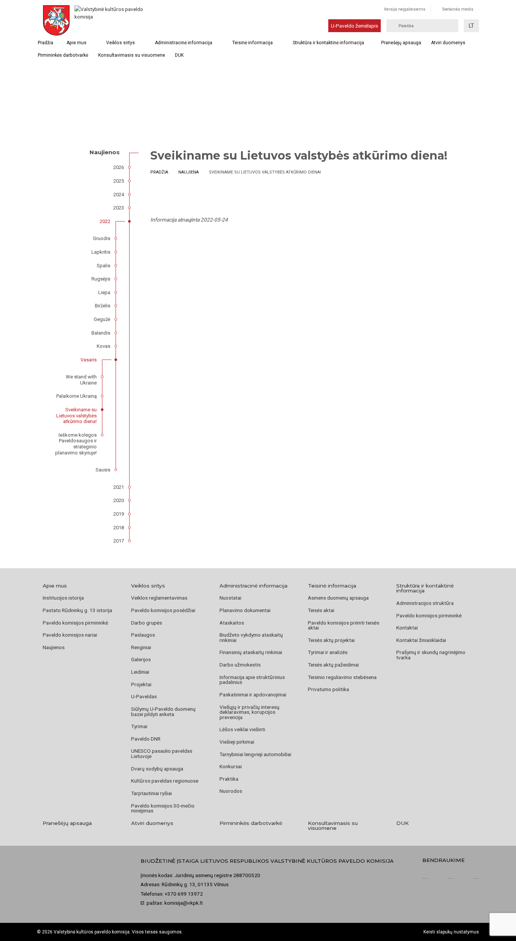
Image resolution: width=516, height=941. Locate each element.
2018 (118, 527)
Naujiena (188, 172)
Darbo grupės (146, 623)
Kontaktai (407, 628)
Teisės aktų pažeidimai (333, 665)
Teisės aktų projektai (331, 640)
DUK (179, 55)
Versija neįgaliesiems (404, 9)
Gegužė (102, 319)
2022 (105, 221)
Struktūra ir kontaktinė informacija (328, 42)
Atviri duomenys (448, 42)
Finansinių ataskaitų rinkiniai (250, 652)
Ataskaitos (231, 623)
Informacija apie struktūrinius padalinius (252, 679)
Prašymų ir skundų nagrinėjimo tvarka (430, 654)
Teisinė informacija (252, 42)
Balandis (100, 333)
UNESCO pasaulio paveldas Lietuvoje (161, 753)
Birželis (102, 305)
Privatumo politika (328, 689)
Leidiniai (140, 672)
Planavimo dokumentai (244, 610)
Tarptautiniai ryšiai (151, 793)
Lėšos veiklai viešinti (242, 729)
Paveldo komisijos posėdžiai (163, 610)
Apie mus (76, 42)
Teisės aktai (321, 610)
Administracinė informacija (183, 42)
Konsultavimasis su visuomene (131, 55)
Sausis (103, 470)
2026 (118, 167)
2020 (118, 500)
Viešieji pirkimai (236, 742)
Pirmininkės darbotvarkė (63, 55)
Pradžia (45, 42)
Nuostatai (230, 598)
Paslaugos (143, 635)
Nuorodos (230, 791)
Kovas (103, 346)
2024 (118, 194)
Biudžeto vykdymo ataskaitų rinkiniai (251, 637)
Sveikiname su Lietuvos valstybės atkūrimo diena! (76, 415)
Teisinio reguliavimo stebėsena (342, 677)
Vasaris (88, 360)
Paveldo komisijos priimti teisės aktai (343, 625)
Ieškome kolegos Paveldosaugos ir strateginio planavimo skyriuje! (76, 444)
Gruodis (101, 238)
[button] (471, 25)
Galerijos (141, 659)
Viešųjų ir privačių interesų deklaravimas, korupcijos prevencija (249, 712)
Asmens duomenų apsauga (338, 598)
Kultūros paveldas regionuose (164, 781)
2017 (118, 541)
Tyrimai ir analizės (328, 652)
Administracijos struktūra (425, 603)
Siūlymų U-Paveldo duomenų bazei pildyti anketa (163, 711)
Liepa (104, 292)
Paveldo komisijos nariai (70, 635)
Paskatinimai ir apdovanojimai (252, 694)
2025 (118, 181)
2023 (118, 208)
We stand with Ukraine (81, 380)
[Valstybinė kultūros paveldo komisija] (109, 20)
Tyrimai (139, 726)
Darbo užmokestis (240, 665)
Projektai (141, 684)
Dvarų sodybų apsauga (157, 769)
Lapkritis (100, 252)
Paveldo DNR (146, 739)
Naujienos (54, 647)
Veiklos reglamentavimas (159, 598)
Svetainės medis (457, 9)
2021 (118, 487)
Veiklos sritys (120, 42)
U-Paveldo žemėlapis (354, 26)
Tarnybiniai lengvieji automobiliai (255, 754)
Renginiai (141, 647)
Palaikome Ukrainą (76, 396)
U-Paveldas (144, 696)
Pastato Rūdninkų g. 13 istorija (77, 610)
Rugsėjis (100, 279)
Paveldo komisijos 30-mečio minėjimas (163, 808)
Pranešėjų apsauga (401, 42)
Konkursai (230, 766)
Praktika (228, 779)
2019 (118, 514)
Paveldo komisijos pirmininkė (75, 623)
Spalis (103, 265)
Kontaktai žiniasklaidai (421, 640)
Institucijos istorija (63, 598)
